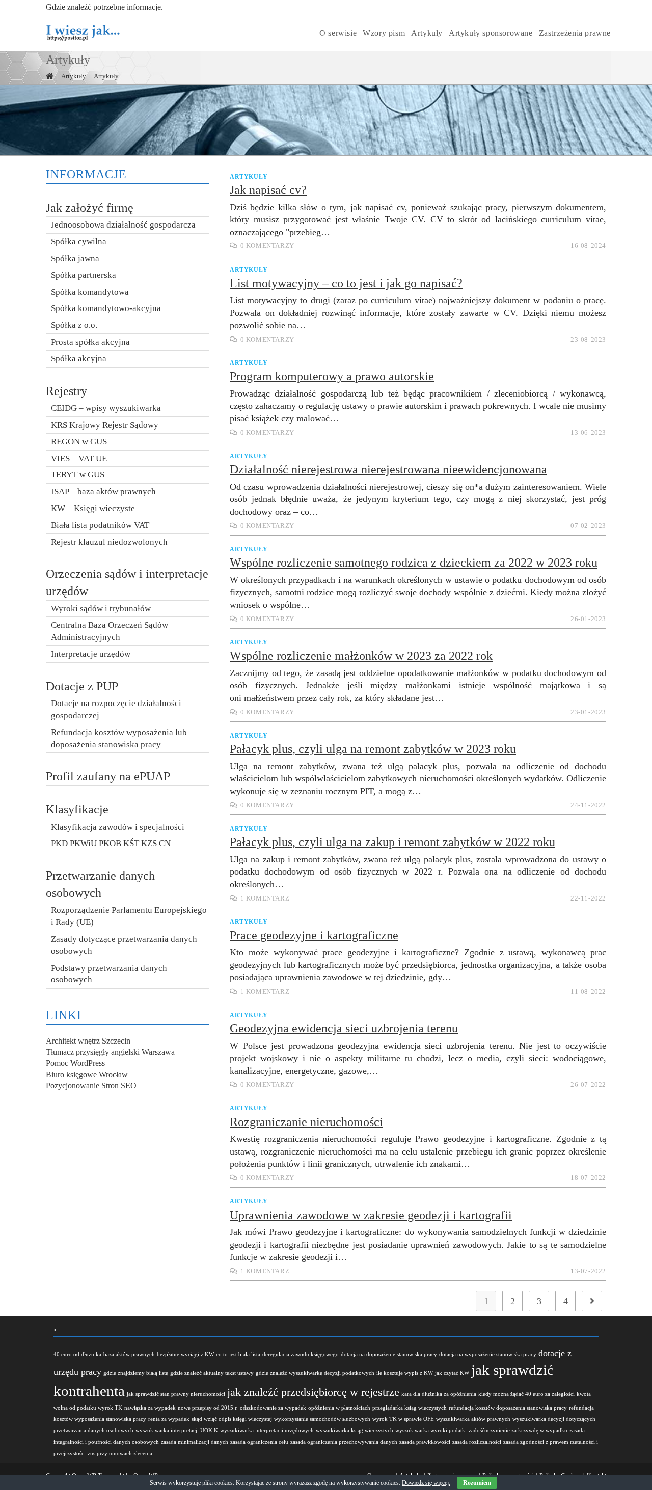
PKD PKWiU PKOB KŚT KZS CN (111, 843)
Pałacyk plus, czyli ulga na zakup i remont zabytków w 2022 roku (392, 842)
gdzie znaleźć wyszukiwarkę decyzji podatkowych (315, 1373)
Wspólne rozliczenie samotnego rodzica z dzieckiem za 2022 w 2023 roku (413, 562)
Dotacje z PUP (82, 686)
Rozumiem (477, 1482)
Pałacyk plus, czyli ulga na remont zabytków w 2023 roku (373, 748)
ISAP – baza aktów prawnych (103, 491)
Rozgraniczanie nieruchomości (306, 1122)
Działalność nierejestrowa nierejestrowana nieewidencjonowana (388, 469)
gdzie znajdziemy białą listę (135, 1373)
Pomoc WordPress (75, 1063)
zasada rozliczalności (476, 1442)
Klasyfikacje (77, 809)
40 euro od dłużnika (77, 1354)
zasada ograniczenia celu (259, 1442)
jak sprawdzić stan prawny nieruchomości (176, 1394)
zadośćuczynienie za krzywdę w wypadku (518, 1430)
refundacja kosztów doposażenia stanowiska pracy (508, 1408)
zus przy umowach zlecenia (120, 1453)
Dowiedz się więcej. (426, 1482)
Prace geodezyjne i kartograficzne (314, 935)
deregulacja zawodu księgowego (300, 1354)
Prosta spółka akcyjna (90, 342)
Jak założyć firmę (89, 207)
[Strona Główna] (49, 76)
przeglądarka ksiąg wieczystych (409, 1408)
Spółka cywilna (78, 241)
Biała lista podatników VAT (100, 525)
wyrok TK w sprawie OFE (403, 1419)
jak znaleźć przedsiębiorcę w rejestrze (313, 1392)
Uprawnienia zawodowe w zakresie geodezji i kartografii (371, 1215)
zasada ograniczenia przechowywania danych (343, 1442)
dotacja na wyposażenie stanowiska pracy (487, 1354)
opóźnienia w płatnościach (339, 1408)
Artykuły (249, 176)
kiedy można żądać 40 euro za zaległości (526, 1394)
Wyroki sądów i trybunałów (101, 608)
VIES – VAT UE (79, 458)
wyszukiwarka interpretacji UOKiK (176, 1430)
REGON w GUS (79, 441)
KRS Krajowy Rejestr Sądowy (104, 425)
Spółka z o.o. (74, 325)
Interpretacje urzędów (90, 654)
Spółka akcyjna (78, 358)
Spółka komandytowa (90, 292)
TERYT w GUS (77, 475)
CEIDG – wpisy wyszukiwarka (106, 408)
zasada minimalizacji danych (194, 1442)
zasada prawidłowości (424, 1442)
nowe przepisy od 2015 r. (208, 1408)
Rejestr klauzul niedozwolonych (109, 542)
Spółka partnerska (83, 275)
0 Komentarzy (267, 245)
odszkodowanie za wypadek (273, 1408)
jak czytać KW (452, 1373)
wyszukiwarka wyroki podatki (431, 1430)
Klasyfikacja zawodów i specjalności (117, 827)
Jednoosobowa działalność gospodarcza (123, 225)
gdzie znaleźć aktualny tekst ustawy (212, 1373)
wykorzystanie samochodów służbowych (322, 1419)
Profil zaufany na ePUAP (108, 776)
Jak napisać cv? (268, 189)
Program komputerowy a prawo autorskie (332, 376)
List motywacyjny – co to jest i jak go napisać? (346, 283)
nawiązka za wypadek (150, 1408)
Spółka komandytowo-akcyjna (106, 308)
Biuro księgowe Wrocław (87, 1074)
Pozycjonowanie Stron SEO (91, 1085)
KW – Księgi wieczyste (93, 508)
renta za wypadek (168, 1419)
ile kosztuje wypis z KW (404, 1373)
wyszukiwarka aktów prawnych (473, 1419)
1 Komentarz (265, 898)
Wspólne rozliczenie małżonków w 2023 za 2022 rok (361, 655)
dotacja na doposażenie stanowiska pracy (389, 1354)
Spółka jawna (75, 258)
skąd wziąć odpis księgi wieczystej (232, 1419)
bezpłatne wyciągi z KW (185, 1354)
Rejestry (66, 391)
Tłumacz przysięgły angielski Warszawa (110, 1052)
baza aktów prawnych (129, 1354)
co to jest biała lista (238, 1354)
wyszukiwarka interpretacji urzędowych (267, 1430)
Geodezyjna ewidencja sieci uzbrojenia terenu (344, 1028)
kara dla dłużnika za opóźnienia (438, 1394)
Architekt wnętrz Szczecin (88, 1040)
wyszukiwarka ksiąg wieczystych (354, 1430)
